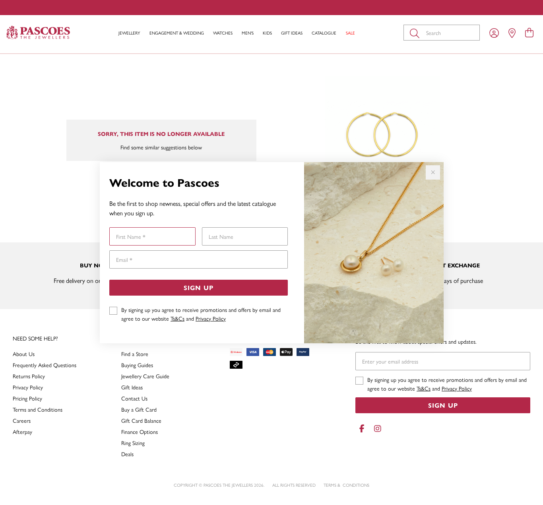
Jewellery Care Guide (145, 376)
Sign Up (198, 287)
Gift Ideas (292, 33)
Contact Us (134, 398)
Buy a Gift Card (139, 409)
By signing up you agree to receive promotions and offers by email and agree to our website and (201, 314)
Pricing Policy (27, 398)
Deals (127, 454)
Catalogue (324, 33)
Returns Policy (29, 376)
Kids (267, 33)
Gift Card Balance (141, 420)
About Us (24, 354)
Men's (248, 33)
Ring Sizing (133, 443)
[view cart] (529, 32)
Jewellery (129, 33)
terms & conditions (346, 485)
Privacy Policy (211, 318)
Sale (350, 33)
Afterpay (22, 431)
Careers (22, 420)
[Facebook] (361, 428)
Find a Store (134, 354)
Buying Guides (137, 365)
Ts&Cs (177, 318)
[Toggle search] (416, 33)
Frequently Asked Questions (44, 365)
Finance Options (139, 431)
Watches (223, 33)
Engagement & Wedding (176, 33)
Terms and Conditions (37, 409)
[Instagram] (376, 428)
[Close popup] (433, 172)
